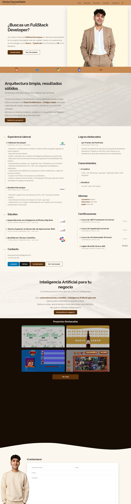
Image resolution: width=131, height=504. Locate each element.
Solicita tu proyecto (15, 120)
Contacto (106, 3)
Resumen (87, 3)
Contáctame (15, 52)
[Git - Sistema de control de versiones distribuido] (86, 70)
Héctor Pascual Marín (13, 1)
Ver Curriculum (31, 52)
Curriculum (115, 3)
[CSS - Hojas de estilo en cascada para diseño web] (65, 70)
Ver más (65, 377)
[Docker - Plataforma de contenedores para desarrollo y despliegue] (23, 70)
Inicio (79, 3)
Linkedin (13, 264)
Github (24, 264)
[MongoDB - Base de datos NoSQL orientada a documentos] (107, 70)
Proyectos (96, 3)
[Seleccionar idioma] (122, 3)
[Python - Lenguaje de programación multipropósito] (44, 70)
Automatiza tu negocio (65, 312)
